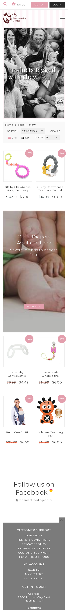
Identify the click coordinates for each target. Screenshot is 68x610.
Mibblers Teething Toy (50, 434)
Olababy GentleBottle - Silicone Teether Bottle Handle (18, 377)
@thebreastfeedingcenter (34, 499)
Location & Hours (34, 556)
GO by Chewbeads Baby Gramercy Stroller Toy (18, 190)
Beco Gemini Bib (18, 432)
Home (9, 124)
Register (34, 569)
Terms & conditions (34, 539)
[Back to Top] (62, 520)
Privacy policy (34, 544)
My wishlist (34, 578)
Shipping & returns (34, 548)
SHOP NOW (34, 306)
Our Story (34, 535)
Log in (57, 4)
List (27, 137)
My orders (34, 574)
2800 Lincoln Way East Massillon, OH (34, 599)
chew (32, 124)
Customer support (34, 552)
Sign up (39, 4)
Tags (21, 124)
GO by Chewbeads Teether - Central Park (50, 190)
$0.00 (21, 4)
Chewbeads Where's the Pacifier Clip (50, 376)
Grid (14, 137)
